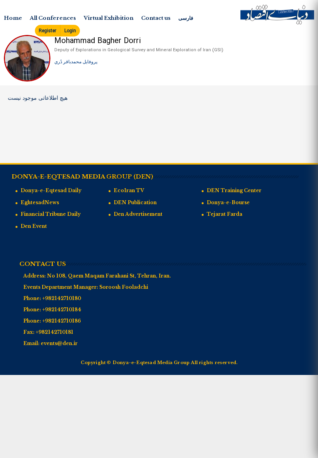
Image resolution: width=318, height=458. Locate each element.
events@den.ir (59, 343)
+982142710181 (54, 332)
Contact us (156, 18)
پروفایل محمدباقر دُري (75, 61)
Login (70, 31)
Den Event (34, 226)
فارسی (185, 18)
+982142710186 (61, 321)
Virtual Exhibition (108, 18)
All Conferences (53, 18)
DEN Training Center (234, 190)
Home (13, 18)
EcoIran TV (129, 190)
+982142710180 (61, 298)
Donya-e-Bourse (228, 202)
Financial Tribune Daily (51, 214)
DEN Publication (135, 202)
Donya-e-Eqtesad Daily (51, 190)
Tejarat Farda (224, 214)
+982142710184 (61, 309)
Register (47, 31)
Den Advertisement (138, 214)
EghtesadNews (40, 202)
